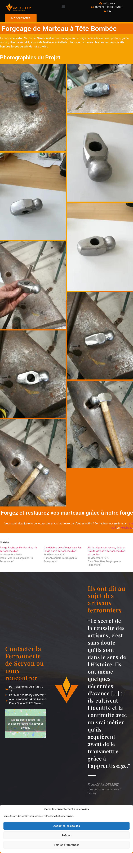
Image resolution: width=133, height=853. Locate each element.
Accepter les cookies (66, 825)
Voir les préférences (66, 844)
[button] (63, 6)
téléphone (126, 527)
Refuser (67, 835)
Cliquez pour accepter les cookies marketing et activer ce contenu (25, 723)
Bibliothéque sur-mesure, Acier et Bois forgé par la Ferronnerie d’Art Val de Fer (106, 551)
